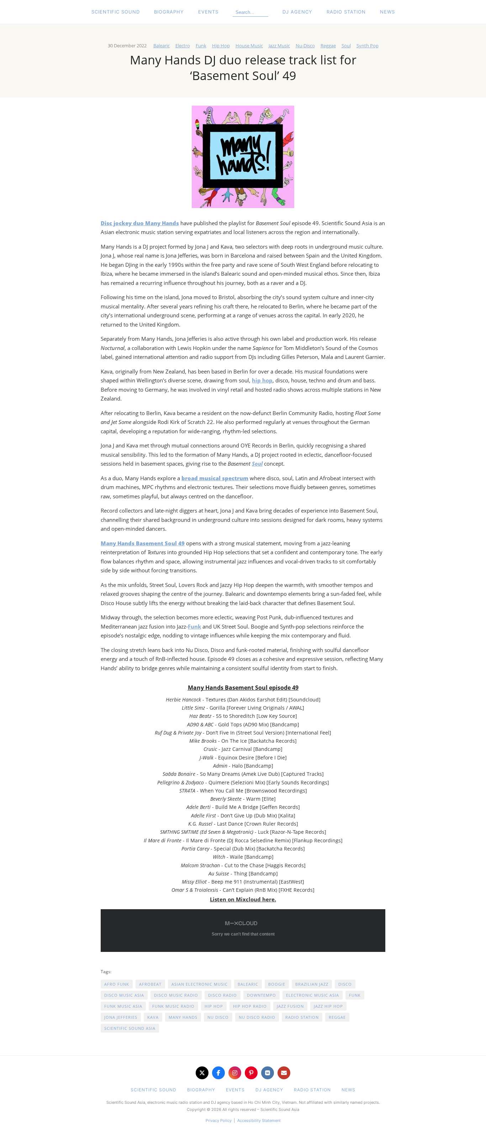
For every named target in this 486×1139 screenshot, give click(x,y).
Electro (182, 45)
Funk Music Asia (123, 1006)
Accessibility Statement (259, 1120)
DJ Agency (297, 12)
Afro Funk (116, 984)
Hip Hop (221, 45)
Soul (346, 45)
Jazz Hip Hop (328, 1006)
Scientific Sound (115, 12)
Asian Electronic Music (199, 984)
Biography (169, 12)
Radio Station (346, 12)
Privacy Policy (219, 1120)
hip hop (262, 380)
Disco (345, 984)
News (387, 12)
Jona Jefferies (120, 1017)
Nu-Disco (305, 45)
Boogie (276, 984)
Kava (153, 1017)
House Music (249, 45)
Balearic (161, 45)
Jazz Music (279, 45)
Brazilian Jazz (311, 984)
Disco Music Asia (124, 995)
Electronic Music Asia (312, 995)
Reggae (328, 45)
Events (208, 12)
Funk (201, 45)
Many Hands (183, 1017)
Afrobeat (150, 984)
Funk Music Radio (173, 1006)
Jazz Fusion (290, 1006)
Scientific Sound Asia (129, 1028)
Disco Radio (222, 995)
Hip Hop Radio (250, 1006)
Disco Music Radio (176, 995)
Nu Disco (218, 1017)
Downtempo (261, 995)
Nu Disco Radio (257, 1017)
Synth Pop (367, 45)
